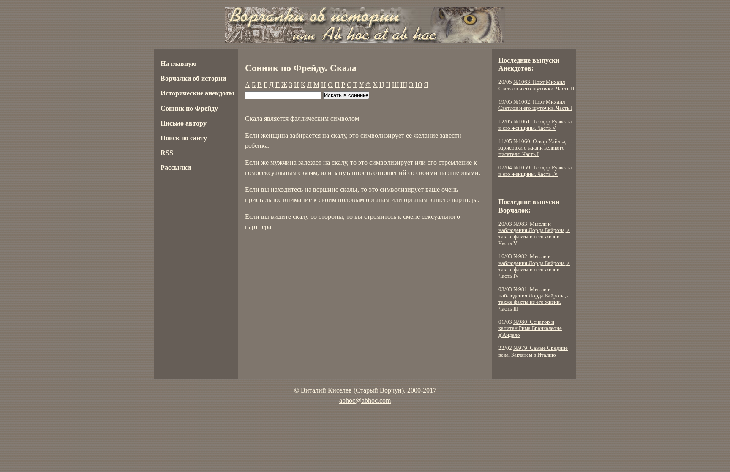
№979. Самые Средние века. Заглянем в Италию (533, 351)
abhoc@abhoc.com (365, 400)
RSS (167, 152)
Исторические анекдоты (197, 93)
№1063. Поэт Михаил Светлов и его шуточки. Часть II (536, 85)
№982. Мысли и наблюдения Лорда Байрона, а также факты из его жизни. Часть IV (534, 266)
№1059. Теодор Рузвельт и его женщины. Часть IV (535, 171)
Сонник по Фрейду (189, 108)
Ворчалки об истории (193, 78)
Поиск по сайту (184, 138)
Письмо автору (184, 123)
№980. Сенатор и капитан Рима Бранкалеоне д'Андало (530, 328)
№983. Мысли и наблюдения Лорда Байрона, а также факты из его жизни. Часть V (534, 233)
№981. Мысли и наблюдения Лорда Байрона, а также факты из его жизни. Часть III (534, 299)
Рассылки (176, 167)
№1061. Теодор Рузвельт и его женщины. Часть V (535, 125)
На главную (178, 63)
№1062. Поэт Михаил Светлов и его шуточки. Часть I (535, 105)
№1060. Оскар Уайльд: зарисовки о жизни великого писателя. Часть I (532, 148)
